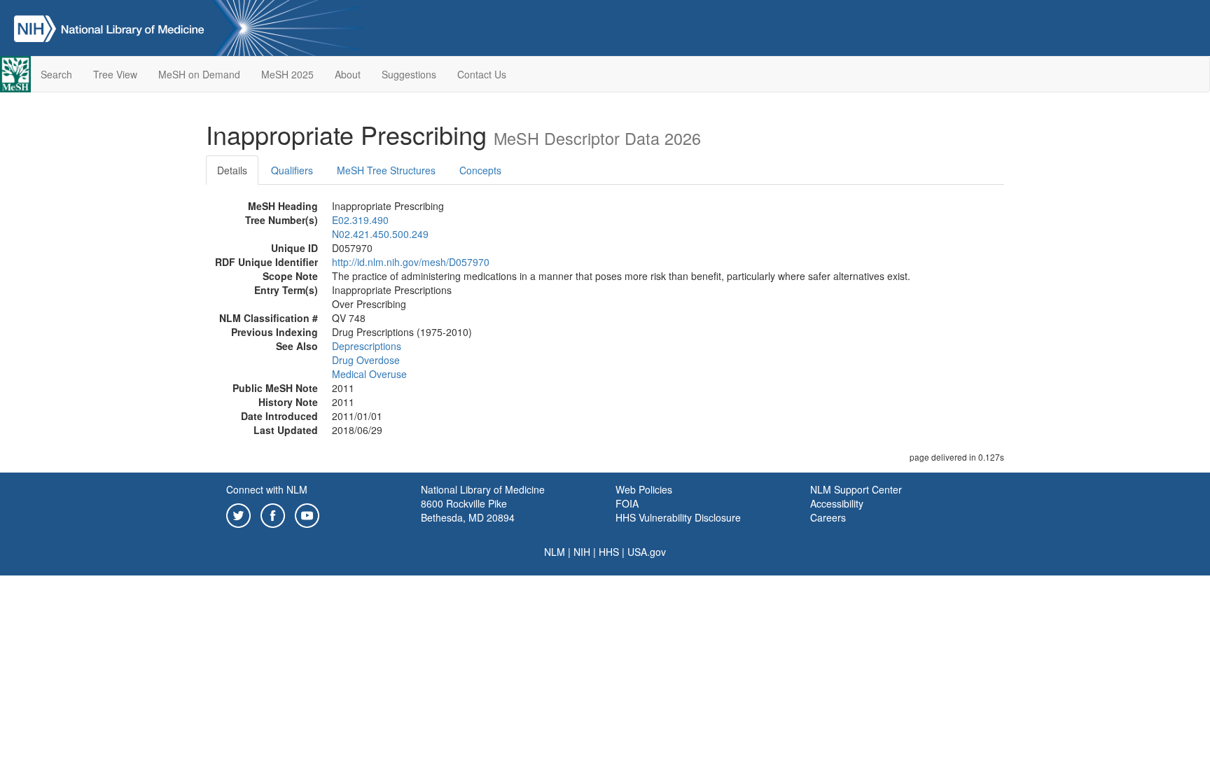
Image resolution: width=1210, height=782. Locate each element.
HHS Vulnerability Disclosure (678, 517)
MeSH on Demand (199, 74)
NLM (554, 552)
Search (56, 74)
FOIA (627, 503)
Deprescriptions (366, 346)
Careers (828, 517)
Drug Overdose (366, 360)
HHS (609, 552)
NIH (581, 552)
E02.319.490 (360, 220)
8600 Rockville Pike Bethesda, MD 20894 (468, 510)
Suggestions (409, 74)
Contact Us (481, 74)
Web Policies (644, 489)
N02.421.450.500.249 (380, 234)
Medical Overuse (369, 374)
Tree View (115, 74)
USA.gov (646, 552)
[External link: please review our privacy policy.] (238, 514)
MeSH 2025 (287, 74)
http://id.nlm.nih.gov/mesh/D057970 (410, 262)
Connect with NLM (266, 489)
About (348, 74)
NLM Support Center (856, 489)
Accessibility (836, 503)
